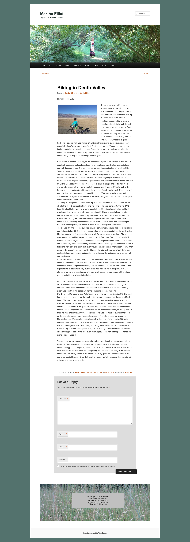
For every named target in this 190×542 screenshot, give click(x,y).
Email (63, 447)
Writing (87, 65)
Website (62, 459)
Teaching (77, 65)
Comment (63, 398)
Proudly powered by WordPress (95, 533)
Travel (99, 372)
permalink (128, 372)
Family (82, 372)
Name (63, 434)
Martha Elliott (52, 13)
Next (147, 74)
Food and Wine (91, 372)
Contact (113, 65)
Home (43, 65)
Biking (77, 372)
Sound (67, 65)
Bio (50, 65)
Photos (58, 65)
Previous (44, 74)
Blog (104, 65)
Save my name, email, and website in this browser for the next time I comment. (88, 466)
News (96, 65)
